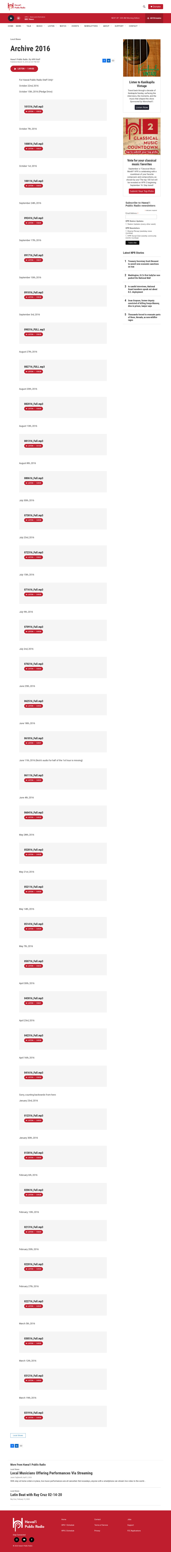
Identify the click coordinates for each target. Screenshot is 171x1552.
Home (10, 26)
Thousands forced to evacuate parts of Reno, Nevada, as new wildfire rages (144, 317)
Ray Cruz (13, 1499)
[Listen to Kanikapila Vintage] (141, 58)
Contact (97, 1519)
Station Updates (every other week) (141, 224)
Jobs (129, 1519)
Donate (157, 6)
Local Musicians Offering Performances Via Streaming (51, 1473)
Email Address (132, 213)
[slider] (22, 18)
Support (130, 1525)
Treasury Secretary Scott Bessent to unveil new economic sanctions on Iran (143, 264)
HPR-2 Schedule (67, 1531)
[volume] (18, 18)
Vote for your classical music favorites (141, 162)
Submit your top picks (142, 191)
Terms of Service (101, 1525)
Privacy (97, 1531)
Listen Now (142, 107)
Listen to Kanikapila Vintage (141, 84)
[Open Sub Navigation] (23, 26)
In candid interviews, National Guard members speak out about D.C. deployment (142, 289)
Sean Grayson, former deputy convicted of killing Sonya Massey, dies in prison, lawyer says (143, 303)
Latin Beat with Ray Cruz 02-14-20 (36, 1495)
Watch (63, 26)
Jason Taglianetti (16, 1477)
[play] (11, 18)
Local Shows (15, 39)
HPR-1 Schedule (67, 1525)
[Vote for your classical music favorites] (141, 136)
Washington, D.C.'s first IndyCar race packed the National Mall (144, 276)
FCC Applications (134, 1531)
